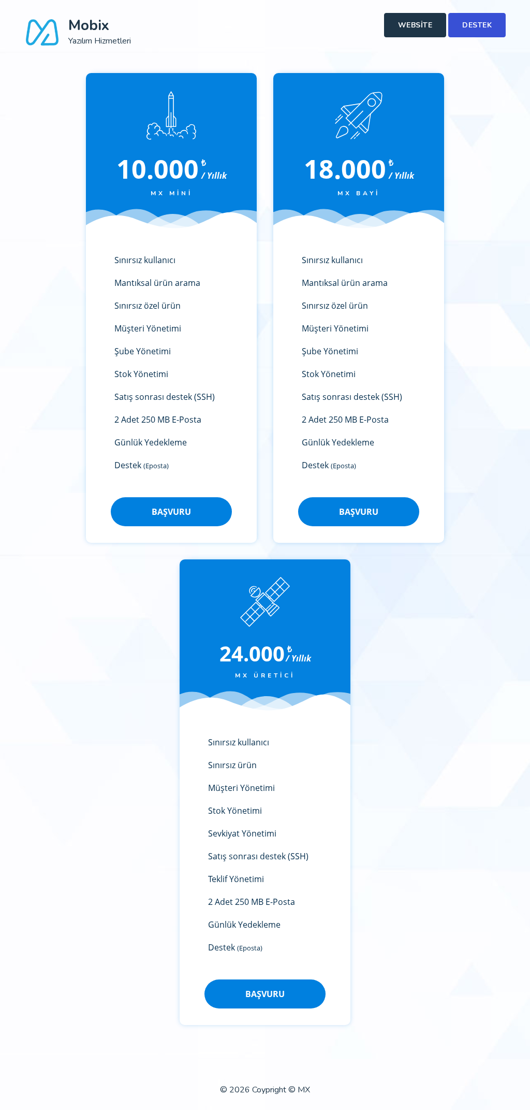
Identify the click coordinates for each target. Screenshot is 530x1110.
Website (415, 25)
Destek (477, 25)
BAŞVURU (171, 511)
